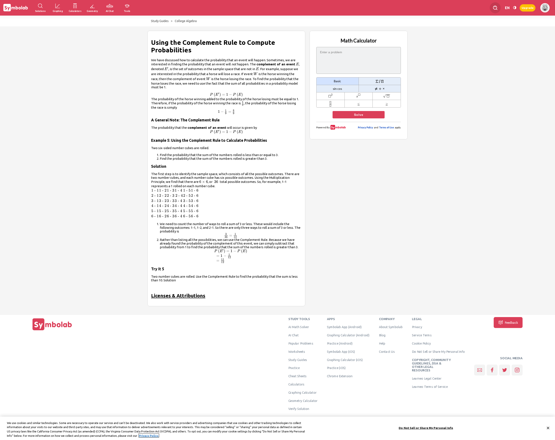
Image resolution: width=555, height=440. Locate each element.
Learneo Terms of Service (430, 386)
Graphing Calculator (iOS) (345, 359)
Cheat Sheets (297, 376)
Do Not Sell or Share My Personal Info (438, 351)
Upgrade (528, 7)
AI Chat (293, 335)
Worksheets (296, 351)
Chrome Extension (340, 376)
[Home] (52, 330)
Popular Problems (300, 343)
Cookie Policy (421, 343)
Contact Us (387, 351)
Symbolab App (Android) (344, 327)
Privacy (417, 327)
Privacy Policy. (149, 435)
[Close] (548, 428)
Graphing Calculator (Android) (348, 335)
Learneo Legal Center (426, 378)
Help (382, 343)
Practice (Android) (340, 343)
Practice (294, 368)
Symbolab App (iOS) (341, 351)
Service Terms (422, 335)
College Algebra (186, 21)
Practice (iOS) (336, 368)
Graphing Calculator (302, 392)
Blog (382, 335)
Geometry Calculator (303, 400)
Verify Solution (298, 409)
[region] (277, 428)
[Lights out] (514, 8)
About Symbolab (391, 327)
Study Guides (160, 21)
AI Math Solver (298, 327)
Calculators (296, 384)
